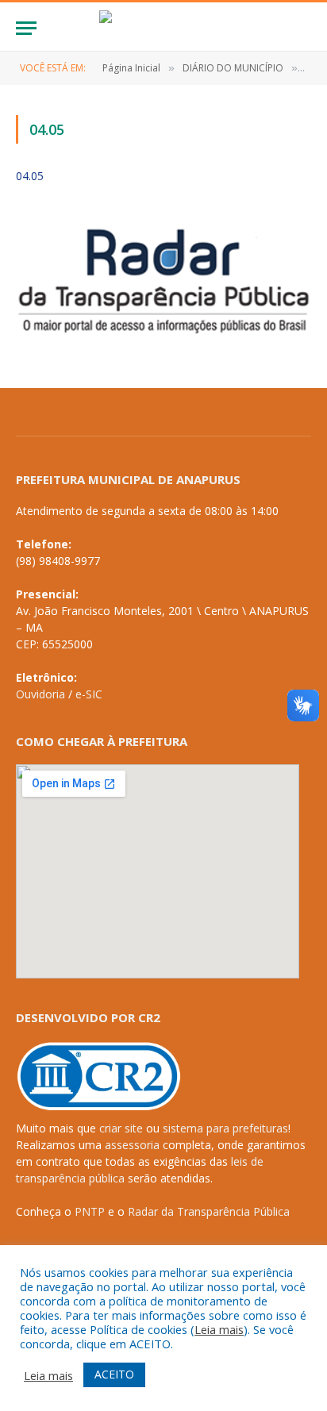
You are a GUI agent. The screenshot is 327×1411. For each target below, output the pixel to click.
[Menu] (26, 28)
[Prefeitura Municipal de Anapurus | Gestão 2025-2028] (163, 28)
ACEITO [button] (114, 1374)
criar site (121, 1128)
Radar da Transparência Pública (209, 1211)
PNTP (90, 1211)
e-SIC (88, 694)
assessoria (132, 1144)
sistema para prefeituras (225, 1128)
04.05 (30, 175)
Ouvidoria (40, 694)
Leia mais (219, 1329)
